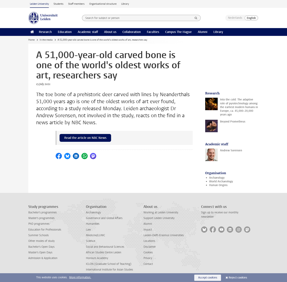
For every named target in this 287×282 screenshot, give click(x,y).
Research (45, 32)
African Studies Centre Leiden (103, 252)
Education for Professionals (44, 229)
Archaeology (217, 178)
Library (125, 3)
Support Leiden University (159, 218)
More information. (80, 277)
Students (58, 3)
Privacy (148, 258)
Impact (148, 229)
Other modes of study (41, 241)
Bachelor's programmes (42, 212)
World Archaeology (221, 181)
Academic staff (88, 32)
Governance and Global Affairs (104, 218)
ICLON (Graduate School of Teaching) (108, 264)
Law (88, 229)
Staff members (76, 3)
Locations (149, 241)
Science (90, 241)
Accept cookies (207, 277)
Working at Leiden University (161, 212)
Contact (148, 264)
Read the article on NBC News (85, 138)
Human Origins (218, 185)
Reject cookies (238, 277)
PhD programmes (38, 224)
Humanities (92, 224)
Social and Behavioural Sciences (105, 247)
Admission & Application (42, 258)
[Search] (196, 18)
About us (110, 32)
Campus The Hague (178, 32)
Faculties (153, 32)
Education (65, 32)
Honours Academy (97, 258)
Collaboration (131, 32)
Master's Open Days (40, 252)
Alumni (202, 32)
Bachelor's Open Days (41, 247)
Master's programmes (41, 218)
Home (31, 39)
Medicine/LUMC (95, 235)
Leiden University (39, 3)
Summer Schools (38, 235)
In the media (46, 39)
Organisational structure (103, 3)
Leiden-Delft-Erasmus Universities (164, 235)
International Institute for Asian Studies (109, 269)
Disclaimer (150, 247)
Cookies (148, 252)
